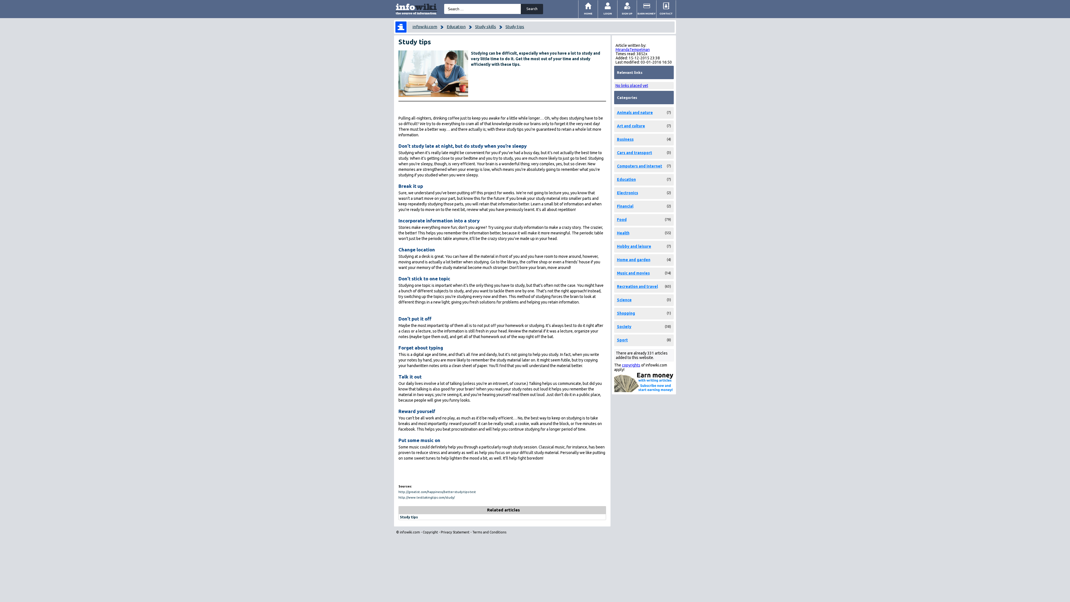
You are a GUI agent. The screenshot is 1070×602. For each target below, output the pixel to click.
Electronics (627, 193)
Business (625, 139)
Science (624, 300)
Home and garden (633, 260)
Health (623, 233)
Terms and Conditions (489, 532)
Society (624, 326)
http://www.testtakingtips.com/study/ (426, 497)
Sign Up (627, 13)
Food (622, 219)
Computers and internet (639, 166)
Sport (622, 340)
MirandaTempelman (633, 49)
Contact (666, 13)
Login (608, 13)
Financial (625, 206)
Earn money (647, 13)
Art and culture (631, 126)
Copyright (430, 532)
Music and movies (633, 273)
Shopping (626, 313)
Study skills (485, 26)
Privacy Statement (455, 532)
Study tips (514, 26)
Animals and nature (635, 112)
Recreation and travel (637, 286)
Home (588, 13)
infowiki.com (424, 26)
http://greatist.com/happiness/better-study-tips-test (437, 492)
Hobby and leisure (634, 246)
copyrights (631, 365)
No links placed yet (632, 85)
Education (456, 26)
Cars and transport (634, 153)
